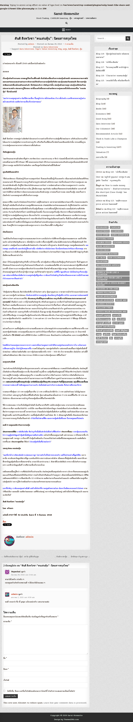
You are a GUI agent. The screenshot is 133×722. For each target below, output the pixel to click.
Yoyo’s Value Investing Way (48, 49)
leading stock (121, 242)
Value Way (121, 300)
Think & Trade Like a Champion (111, 138)
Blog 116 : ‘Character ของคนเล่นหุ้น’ (112, 75)
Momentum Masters (107, 254)
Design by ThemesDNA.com (66, 719)
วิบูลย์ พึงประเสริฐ (119, 334)
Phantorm (102, 261)
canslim (115, 227)
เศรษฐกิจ (118, 338)
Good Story (101, 118)
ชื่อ (5, 658)
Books (99, 108)
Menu (68, 30)
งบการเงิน (100, 157)
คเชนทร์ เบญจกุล (103, 315)
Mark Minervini (105, 246)
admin (31, 44)
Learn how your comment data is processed (65, 702)
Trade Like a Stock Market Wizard (111, 284)
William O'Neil (105, 307)
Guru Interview (50, 47)
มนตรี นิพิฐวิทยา (121, 330)
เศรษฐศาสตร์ (102, 342)
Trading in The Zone (107, 288)
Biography (101, 98)
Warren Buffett (105, 304)
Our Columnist (103, 128)
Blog (98, 103)
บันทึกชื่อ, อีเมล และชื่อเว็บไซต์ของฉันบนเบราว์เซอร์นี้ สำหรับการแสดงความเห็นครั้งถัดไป (41, 691)
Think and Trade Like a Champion (109, 278)
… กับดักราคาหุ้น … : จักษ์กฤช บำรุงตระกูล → (72, 556)
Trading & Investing (106, 147)
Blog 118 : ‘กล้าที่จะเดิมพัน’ (107, 62)
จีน (114, 319)
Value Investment (106, 296)
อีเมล (6, 669)
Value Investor (105, 300)
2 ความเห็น (69, 44)
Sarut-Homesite (66, 14)
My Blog (101, 257)
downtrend (103, 231)
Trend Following (106, 292)
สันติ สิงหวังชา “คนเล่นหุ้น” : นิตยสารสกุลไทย (46, 38)
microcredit (103, 250)
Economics (101, 113)
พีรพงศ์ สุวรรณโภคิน (105, 330)
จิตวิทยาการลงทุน (103, 319)
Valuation (101, 152)
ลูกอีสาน (107, 334)
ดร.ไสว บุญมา (118, 323)
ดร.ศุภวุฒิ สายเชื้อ (103, 323)
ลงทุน (65, 49)
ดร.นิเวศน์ (121, 319)
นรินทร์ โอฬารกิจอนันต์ (106, 326)
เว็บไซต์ (6, 680)
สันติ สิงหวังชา (73, 49)
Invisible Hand (105, 238)
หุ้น (81, 49)
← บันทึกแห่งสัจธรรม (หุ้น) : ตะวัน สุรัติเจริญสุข (20, 556)
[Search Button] (66, 23)
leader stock (104, 242)
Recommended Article (107, 133)
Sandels (101, 269)
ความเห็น (7, 621)
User (98, 176)
